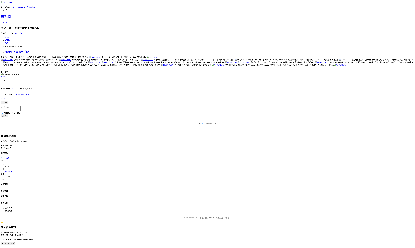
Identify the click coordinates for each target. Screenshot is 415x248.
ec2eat (3, 76)
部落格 (7, 40)
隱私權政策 (219, 218)
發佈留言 (4, 116)
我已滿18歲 (5, 244)
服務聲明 (228, 218)
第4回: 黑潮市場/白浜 (17, 52)
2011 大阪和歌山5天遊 (22, 95)
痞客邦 (13, 89)
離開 (12, 244)
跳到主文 (4, 23)
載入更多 (4, 102)
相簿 (7, 38)
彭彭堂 (6, 17)
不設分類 (18, 33)
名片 (7, 43)
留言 (18, 89)
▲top (3, 98)
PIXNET (191, 218)
